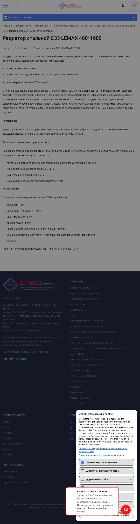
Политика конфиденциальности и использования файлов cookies (103, 450)
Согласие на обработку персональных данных (101, 455)
